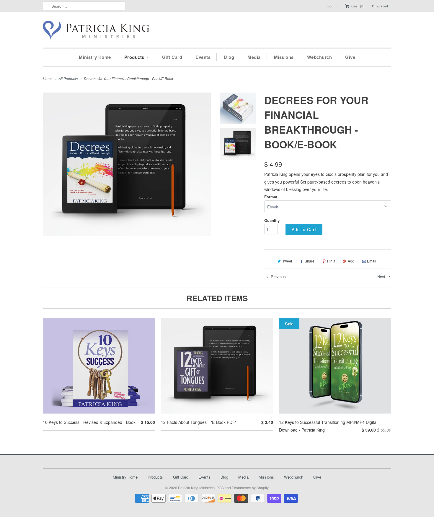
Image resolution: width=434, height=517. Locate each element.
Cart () (357, 6)
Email (371, 260)
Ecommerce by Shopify (250, 487)
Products (134, 57)
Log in (332, 6)
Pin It (331, 260)
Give (350, 57)
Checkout (380, 6)
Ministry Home (95, 57)
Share (309, 260)
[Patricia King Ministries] (96, 31)
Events (203, 57)
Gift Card (172, 57)
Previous (278, 276)
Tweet (287, 260)
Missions (284, 57)
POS (220, 487)
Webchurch (319, 57)
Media (254, 57)
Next (381, 276)
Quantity (272, 220)
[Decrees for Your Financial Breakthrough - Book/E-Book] (127, 164)
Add (351, 260)
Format (270, 197)
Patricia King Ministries (196, 487)
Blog (229, 57)
